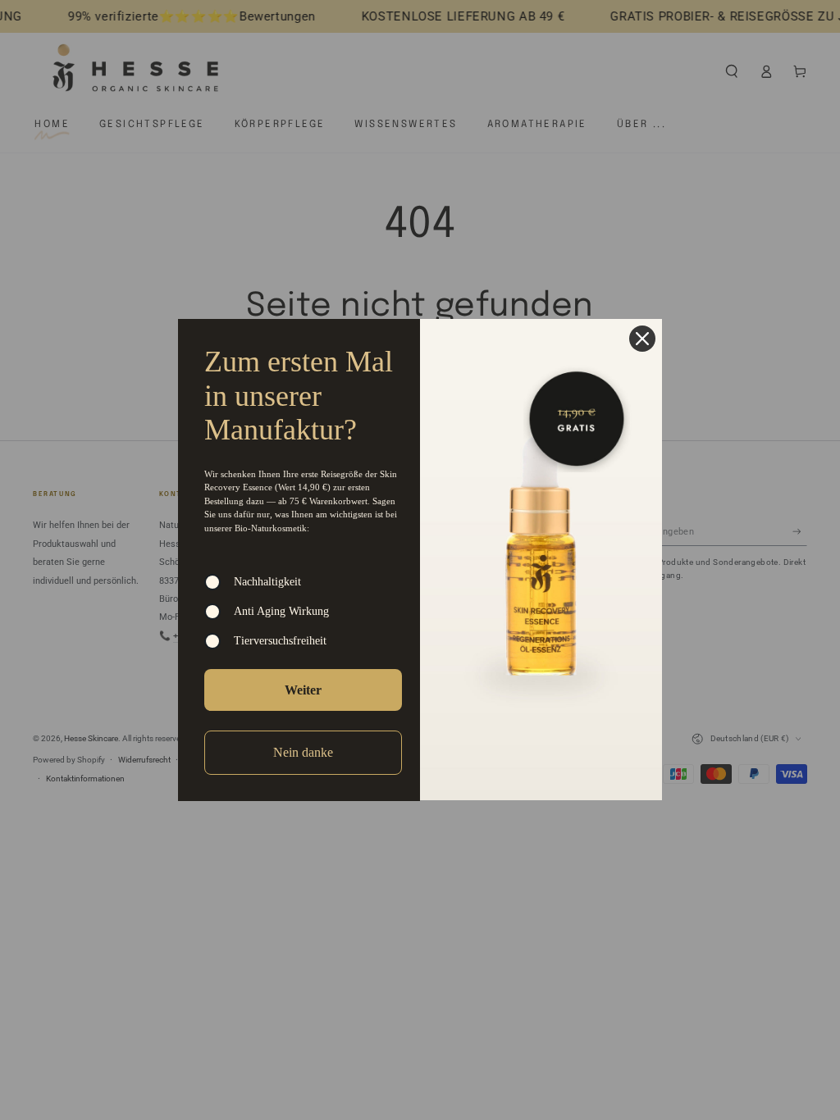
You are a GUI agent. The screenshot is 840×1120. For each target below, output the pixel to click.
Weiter (303, 690)
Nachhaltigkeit (267, 582)
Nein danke (303, 752)
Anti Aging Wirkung (281, 611)
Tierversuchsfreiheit (280, 641)
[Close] (642, 338)
